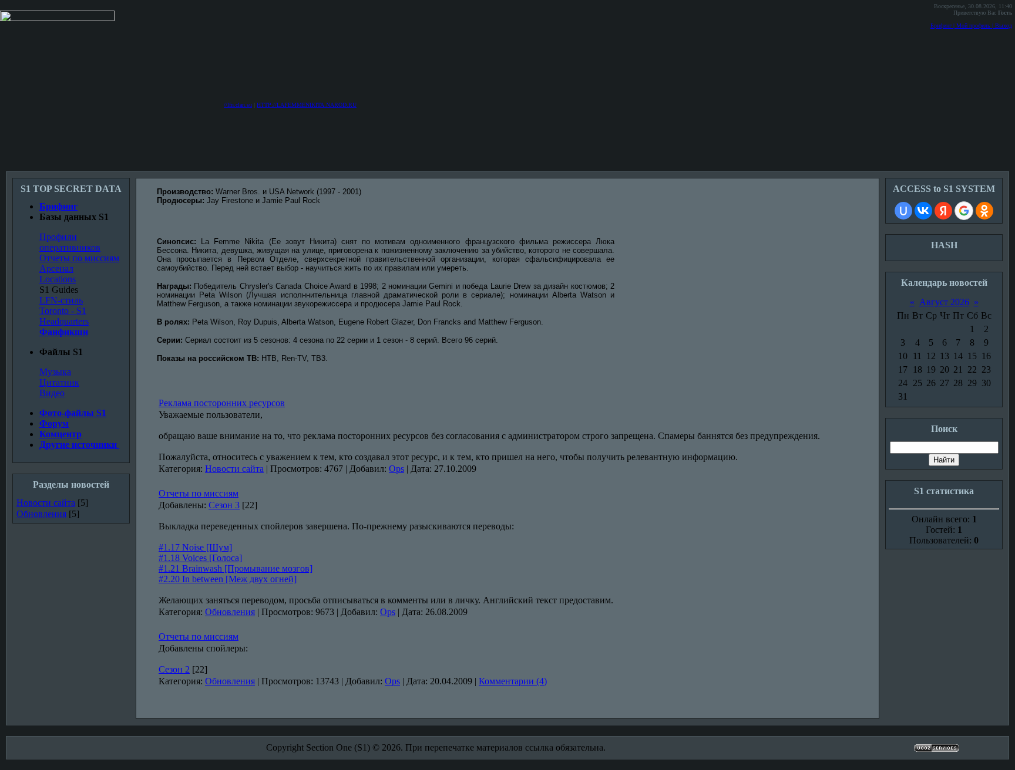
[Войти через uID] (903, 210)
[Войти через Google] (963, 210)
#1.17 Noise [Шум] (195, 547)
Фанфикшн (63, 332)
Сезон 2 (174, 669)
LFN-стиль (61, 300)
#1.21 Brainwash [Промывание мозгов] (235, 568)
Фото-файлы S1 (72, 413)
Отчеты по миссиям (79, 258)
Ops (396, 469)
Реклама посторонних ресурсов (222, 403)
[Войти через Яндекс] (943, 210)
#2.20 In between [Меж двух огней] (228, 579)
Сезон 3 (224, 505)
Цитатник (59, 382)
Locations (57, 279)
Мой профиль (973, 25)
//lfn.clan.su (238, 105)
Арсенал (56, 268)
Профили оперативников (69, 242)
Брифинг (941, 25)
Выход (1003, 25)
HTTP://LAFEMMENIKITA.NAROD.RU (307, 105)
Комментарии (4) (513, 681)
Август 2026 (944, 302)
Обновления (41, 514)
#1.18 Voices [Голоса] (200, 558)
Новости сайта (45, 503)
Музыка (55, 372)
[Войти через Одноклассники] (984, 210)
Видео (52, 393)
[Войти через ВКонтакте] (923, 210)
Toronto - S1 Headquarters (64, 316)
